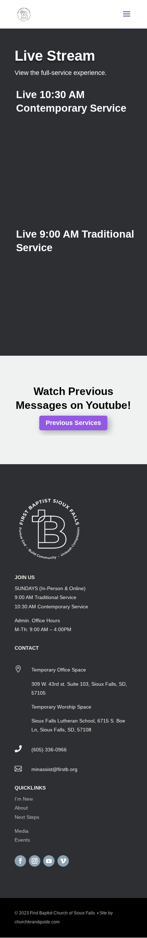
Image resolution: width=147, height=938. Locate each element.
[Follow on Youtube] (49, 861)
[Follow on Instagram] (34, 861)
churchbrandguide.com (37, 921)
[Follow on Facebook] (20, 861)
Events (22, 840)
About (21, 808)
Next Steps (27, 817)
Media (22, 831)
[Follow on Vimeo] (63, 861)
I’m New (24, 799)
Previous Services (73, 422)
